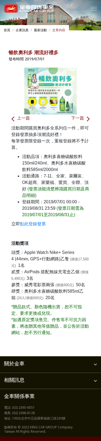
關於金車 (14, 364)
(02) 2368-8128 (23, 413)
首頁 (7, 30)
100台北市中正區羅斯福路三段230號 (38, 418)
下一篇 (77, 118)
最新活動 (40, 30)
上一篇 (23, 118)
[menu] (93, 8)
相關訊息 (14, 380)
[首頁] (29, 8)
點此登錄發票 (33, 224)
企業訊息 (22, 30)
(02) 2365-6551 (23, 408)
